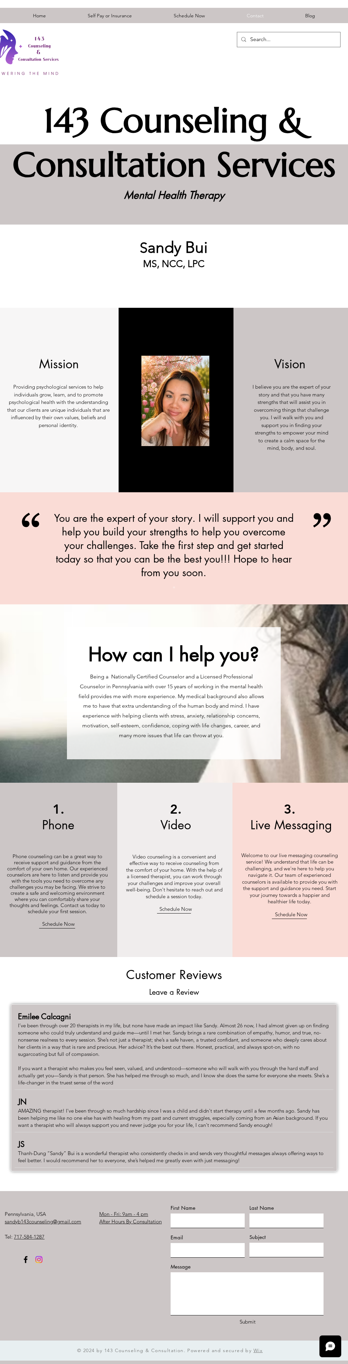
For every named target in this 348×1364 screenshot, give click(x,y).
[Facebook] (25, 1259)
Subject (257, 1237)
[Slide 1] (174, 587)
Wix (258, 1350)
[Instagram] (39, 1259)
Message (181, 1266)
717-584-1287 (29, 1237)
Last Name (261, 1207)
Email (177, 1237)
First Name (183, 1207)
